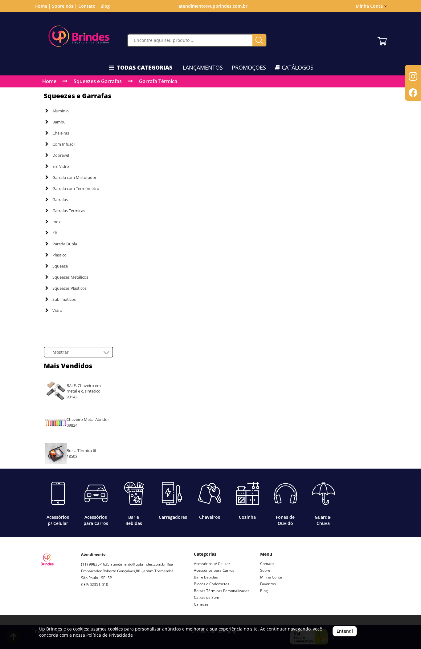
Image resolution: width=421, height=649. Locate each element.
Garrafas (60, 199)
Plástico (59, 255)
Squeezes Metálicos (70, 277)
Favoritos (268, 584)
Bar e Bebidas (206, 577)
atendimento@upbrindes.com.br (138, 564)
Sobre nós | (64, 6)
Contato (267, 563)
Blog (105, 6)
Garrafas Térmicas (68, 210)
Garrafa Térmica (158, 81)
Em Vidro (60, 166)
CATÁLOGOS (296, 67)
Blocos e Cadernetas (211, 584)
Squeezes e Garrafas (98, 81)
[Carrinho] (382, 40)
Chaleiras (60, 133)
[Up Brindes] (79, 36)
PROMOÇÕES (249, 67)
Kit (54, 233)
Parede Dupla (64, 244)
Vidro (57, 310)
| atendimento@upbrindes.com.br (210, 6)
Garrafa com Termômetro (75, 188)
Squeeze (60, 266)
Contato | (88, 6)
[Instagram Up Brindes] (86, 606)
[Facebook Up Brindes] (100, 606)
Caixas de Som (206, 597)
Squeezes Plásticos (69, 288)
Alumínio (60, 111)
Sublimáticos (64, 299)
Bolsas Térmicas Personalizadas (221, 590)
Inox (56, 221)
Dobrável (60, 155)
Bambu (59, 122)
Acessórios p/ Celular (212, 563)
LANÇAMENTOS (203, 67)
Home (49, 81)
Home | (43, 6)
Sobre (265, 570)
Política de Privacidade (109, 635)
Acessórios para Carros (214, 570)
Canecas (201, 604)
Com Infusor (63, 144)
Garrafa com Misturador (74, 177)
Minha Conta (271, 577)
